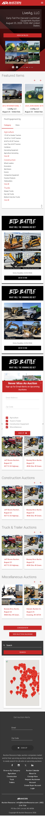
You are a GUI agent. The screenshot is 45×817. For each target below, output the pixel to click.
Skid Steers (7, 173)
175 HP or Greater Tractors (12, 139)
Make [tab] (18, 129)
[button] (13, 71)
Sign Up (21, 433)
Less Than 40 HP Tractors (12, 148)
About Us (32, 777)
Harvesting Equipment (11, 154)
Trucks (7, 191)
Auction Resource (8, 806)
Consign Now (22, 631)
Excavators (7, 170)
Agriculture (10, 418)
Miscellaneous (10, 427)
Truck (12, 783)
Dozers (6, 176)
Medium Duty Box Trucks (12, 201)
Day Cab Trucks (9, 198)
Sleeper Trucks (9, 195)
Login (32, 792)
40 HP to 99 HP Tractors (11, 145)
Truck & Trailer (10, 421)
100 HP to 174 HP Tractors (12, 142)
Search (23, 656)
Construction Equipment (10, 424)
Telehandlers (8, 185)
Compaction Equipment (11, 179)
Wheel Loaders (9, 167)
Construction (9, 164)
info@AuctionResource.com (27, 806)
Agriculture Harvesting (11, 157)
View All (6, 160)
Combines (7, 151)
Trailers (12, 786)
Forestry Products (9, 182)
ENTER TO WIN (22, 281)
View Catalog (22, 39)
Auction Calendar (32, 774)
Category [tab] (7, 129)
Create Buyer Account (32, 789)
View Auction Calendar (23, 638)
